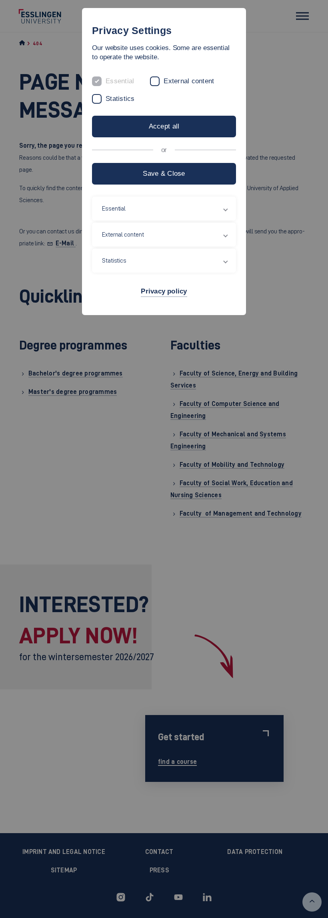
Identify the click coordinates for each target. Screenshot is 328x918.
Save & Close (164, 173)
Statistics (120, 98)
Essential (120, 81)
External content (189, 81)
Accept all (164, 126)
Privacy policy (164, 291)
